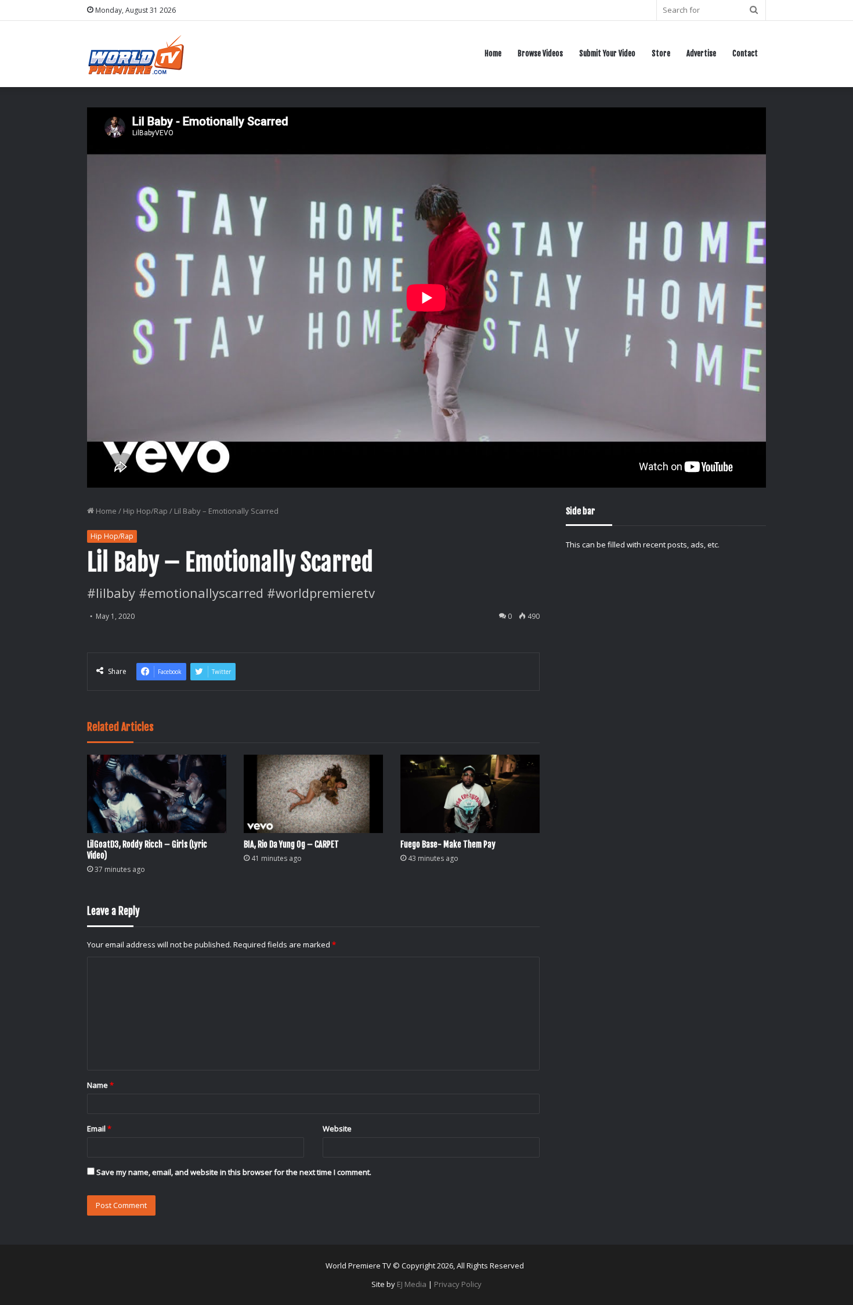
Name (100, 1085)
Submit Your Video (607, 53)
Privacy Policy (458, 1284)
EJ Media (411, 1284)
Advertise (701, 53)
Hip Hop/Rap (145, 511)
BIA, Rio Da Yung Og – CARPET (291, 844)
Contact (745, 53)
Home (493, 53)
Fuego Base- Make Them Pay (448, 844)
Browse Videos (540, 53)
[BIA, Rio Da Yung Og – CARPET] (313, 794)
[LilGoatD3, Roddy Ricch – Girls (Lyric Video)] (156, 794)
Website (337, 1128)
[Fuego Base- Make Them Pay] (470, 794)
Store (661, 53)
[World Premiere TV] (136, 53)
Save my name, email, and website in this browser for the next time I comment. (233, 1172)
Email (99, 1128)
